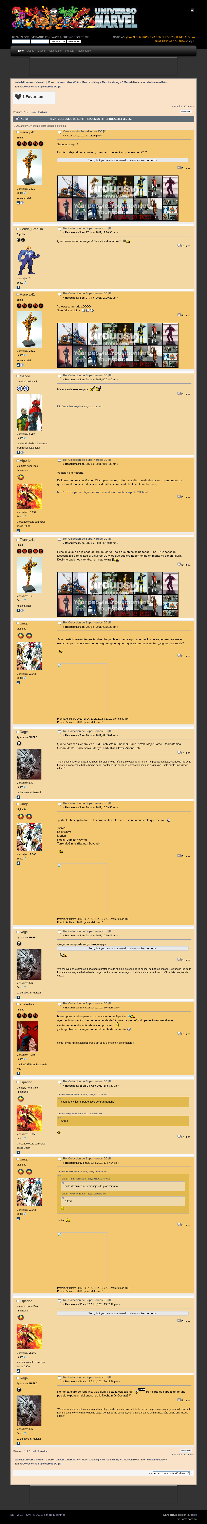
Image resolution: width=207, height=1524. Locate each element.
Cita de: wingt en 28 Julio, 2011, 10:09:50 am (80, 1113)
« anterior (177, 106)
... (32, 112)
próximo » (188, 106)
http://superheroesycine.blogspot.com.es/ (79, 406)
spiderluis (27, 1004)
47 (34, 112)
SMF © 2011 (34, 1514)
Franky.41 (27, 132)
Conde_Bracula (31, 229)
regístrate (81, 37)
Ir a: (150, 1473)
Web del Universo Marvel (29, 82)
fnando (25, 376)
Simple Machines (54, 1514)
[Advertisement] (103, 66)
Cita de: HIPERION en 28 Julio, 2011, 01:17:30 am (82, 1094)
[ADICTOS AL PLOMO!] (22, 203)
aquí (191, 41)
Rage (24, 732)
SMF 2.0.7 (17, 1514)
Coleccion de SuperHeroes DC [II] (84, 131)
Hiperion (26, 460)
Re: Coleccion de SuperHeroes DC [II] (87, 228)
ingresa (65, 37)
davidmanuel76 (156, 82)
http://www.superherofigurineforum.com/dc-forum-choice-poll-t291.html (102, 492)
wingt (24, 623)
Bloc (194, 1514)
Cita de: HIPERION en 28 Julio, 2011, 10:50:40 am (82, 1171)
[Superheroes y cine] (22, 453)
